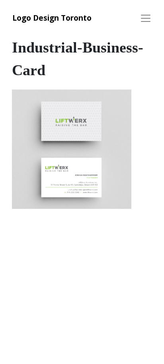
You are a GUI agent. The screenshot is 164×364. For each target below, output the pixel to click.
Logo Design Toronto (52, 18)
